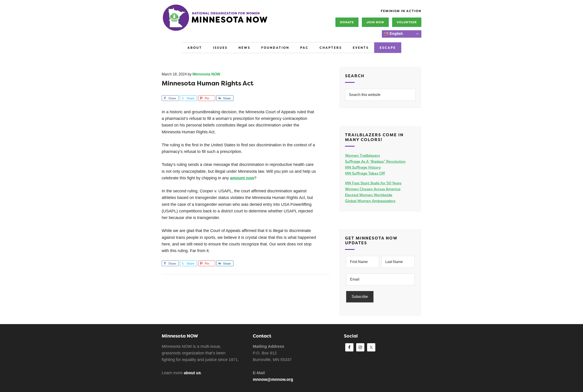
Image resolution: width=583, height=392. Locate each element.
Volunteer (407, 22)
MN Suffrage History (363, 167)
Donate (347, 22)
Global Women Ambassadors (370, 201)
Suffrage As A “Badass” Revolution (375, 161)
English (396, 34)
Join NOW (375, 22)
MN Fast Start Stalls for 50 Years (373, 183)
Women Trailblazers (362, 155)
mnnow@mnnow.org (273, 379)
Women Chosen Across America (372, 189)
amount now (242, 178)
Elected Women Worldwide (368, 195)
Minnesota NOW (230, 20)
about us (192, 373)
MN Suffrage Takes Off (365, 173)
